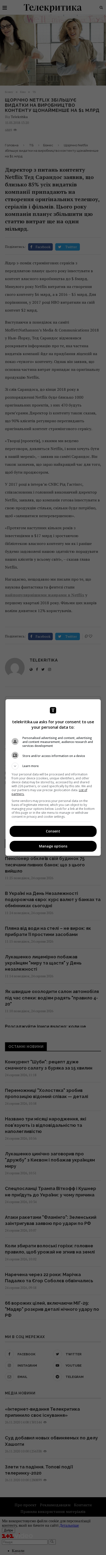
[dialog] (53, 777)
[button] (53, 766)
